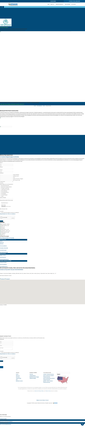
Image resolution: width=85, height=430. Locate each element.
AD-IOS (55, 403)
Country (1, 182)
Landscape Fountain (5, 189)
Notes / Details (3, 197)
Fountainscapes (3, 250)
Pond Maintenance (5, 192)
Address (2, 173)
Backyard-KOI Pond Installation (6, 421)
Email (1, 170)
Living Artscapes (3, 262)
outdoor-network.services (48, 374)
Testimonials (18, 378)
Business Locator (19, 381)
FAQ (17, 379)
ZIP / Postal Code (16, 180)
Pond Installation (3, 246)
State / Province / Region (18, 178)
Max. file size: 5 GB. (3, 208)
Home (48, 4)
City (14, 177)
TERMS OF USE (39, 400)
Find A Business (67, 4)
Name (1, 162)
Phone (1, 167)
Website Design (33, 378)
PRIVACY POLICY (45, 400)
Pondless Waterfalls (5, 188)
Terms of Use (48, 391)
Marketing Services (59, 4)
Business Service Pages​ (34, 377)
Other (2, 196)
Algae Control (3, 255)
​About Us (18, 375)
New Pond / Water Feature (6, 186)
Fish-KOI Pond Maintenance (5, 424)
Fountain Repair (4, 194)
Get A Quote (73, 4)
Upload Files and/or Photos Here (6, 200)
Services (1, 243)
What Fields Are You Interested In (6, 184)
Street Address (16, 174)
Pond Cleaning (4, 190)
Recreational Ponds (5, 185)
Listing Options (33, 375)
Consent (1, 211)
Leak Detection (3, 257)
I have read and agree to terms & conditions (10, 212)
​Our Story (18, 377)
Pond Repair (3, 193)
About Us (52, 4)
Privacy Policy (41, 391)
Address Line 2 (16, 176)
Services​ (31, 374)
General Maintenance (4, 259)
